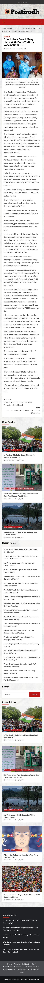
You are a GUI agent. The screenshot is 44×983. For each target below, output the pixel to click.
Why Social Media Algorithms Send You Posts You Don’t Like (20, 571)
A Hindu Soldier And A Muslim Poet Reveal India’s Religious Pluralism (22, 604)
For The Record (33, 969)
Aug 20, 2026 (20, 859)
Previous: (18, 402)
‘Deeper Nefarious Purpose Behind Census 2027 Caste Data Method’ (22, 577)
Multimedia (22, 969)
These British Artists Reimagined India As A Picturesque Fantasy (20, 665)
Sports (22, 972)
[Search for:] (16, 694)
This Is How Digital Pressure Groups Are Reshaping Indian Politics (19, 638)
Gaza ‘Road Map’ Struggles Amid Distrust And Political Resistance (21, 678)
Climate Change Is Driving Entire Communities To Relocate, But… (22, 598)
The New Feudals (9, 969)
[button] (4, 21)
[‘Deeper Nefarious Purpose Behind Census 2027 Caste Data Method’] (22, 879)
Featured (6, 36)
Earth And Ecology (9, 488)
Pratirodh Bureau (10, 49)
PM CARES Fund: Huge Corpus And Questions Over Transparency (21, 591)
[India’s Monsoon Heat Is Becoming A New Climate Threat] (22, 516)
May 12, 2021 (22, 49)
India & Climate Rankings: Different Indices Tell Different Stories (21, 584)
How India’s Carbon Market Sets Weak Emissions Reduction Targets (22, 658)
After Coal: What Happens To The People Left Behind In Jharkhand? (21, 611)
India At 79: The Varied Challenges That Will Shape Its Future (20, 652)
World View (7, 967)
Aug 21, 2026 (20, 460)
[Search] (40, 22)
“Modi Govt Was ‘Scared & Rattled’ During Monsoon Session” (19, 672)
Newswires (18, 967)
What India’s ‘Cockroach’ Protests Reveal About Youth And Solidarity (21, 618)
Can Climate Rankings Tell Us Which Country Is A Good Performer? (22, 625)
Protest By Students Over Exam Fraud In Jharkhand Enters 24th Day (19, 631)
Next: (23, 410)
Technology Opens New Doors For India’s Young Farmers (21, 645)
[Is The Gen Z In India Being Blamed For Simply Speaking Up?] (22, 439)
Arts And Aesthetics (31, 967)
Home (9, 964)
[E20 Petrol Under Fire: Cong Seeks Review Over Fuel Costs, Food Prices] (22, 477)
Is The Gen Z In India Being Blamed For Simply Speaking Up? (20, 550)
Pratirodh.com (34, 979)
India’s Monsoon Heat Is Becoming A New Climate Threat (19, 564)
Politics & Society (16, 449)
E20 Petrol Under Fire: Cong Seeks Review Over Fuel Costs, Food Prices (21, 557)
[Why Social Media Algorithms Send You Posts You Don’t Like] (22, 839)
